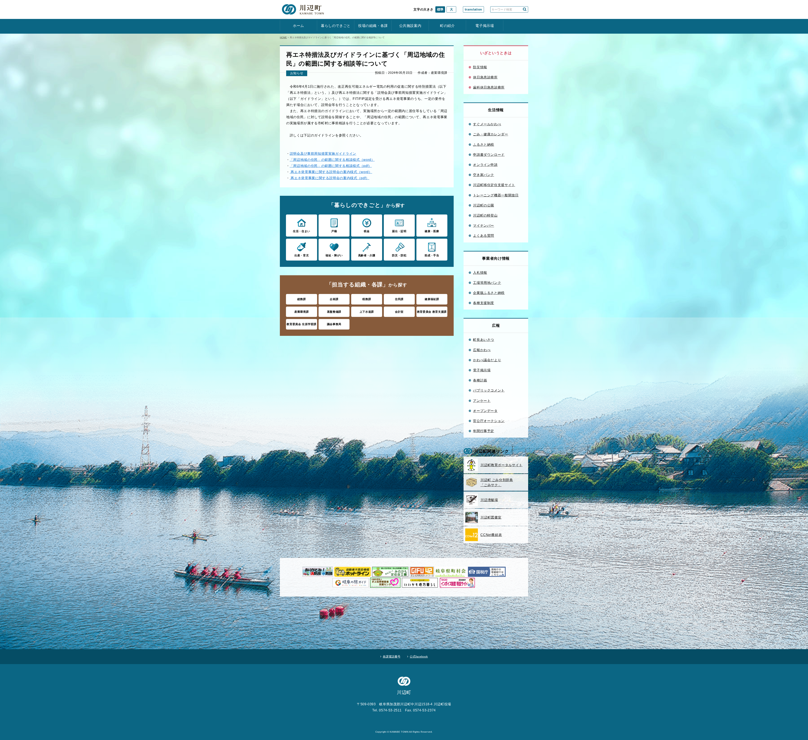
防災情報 (480, 67)
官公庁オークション (489, 421)
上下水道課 (367, 311)
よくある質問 (483, 235)
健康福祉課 (432, 299)
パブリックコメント (489, 390)
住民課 (399, 299)
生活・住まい (301, 231)
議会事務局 (334, 324)
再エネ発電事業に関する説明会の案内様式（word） (331, 172)
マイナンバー (483, 225)
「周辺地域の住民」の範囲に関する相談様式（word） (332, 160)
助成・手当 (432, 255)
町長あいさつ (483, 340)
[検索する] (525, 9)
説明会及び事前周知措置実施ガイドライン (323, 153)
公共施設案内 (410, 26)
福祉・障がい (334, 255)
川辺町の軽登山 (485, 215)
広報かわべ (481, 350)
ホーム (298, 26)
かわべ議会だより (487, 360)
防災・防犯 (399, 255)
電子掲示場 (484, 26)
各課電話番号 (391, 656)
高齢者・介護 (366, 255)
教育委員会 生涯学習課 (301, 324)
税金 (366, 231)
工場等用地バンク (487, 283)
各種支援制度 (483, 303)
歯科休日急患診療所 (489, 87)
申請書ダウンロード (489, 154)
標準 (440, 9)
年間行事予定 (483, 431)
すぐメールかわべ (487, 124)
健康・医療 (432, 231)
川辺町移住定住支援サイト (494, 185)
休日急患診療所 (485, 77)
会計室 (399, 311)
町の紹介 (447, 26)
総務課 (301, 299)
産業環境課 (301, 311)
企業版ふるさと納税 (489, 293)
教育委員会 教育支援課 (432, 311)
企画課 (334, 299)
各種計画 (480, 380)
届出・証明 (399, 231)
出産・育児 (301, 255)
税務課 (366, 299)
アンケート (481, 400)
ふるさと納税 (483, 144)
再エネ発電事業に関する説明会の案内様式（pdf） (329, 178)
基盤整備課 (334, 311)
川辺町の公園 (483, 205)
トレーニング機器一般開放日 (495, 195)
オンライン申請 (485, 165)
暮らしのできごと (336, 26)
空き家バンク (483, 175)
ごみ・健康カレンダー (490, 134)
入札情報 (480, 272)
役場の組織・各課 (373, 26)
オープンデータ (485, 411)
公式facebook (419, 656)
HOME (283, 37)
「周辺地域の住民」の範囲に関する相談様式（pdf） (331, 166)
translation (473, 9)
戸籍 (334, 231)
